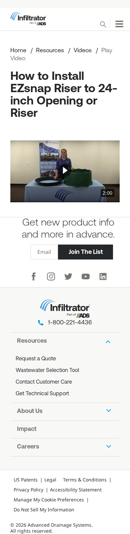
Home (18, 51)
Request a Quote (36, 359)
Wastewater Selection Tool (47, 370)
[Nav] (119, 24)
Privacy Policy (28, 489)
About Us (30, 412)
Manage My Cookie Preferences (49, 499)
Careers (28, 447)
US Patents (26, 479)
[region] (65, 171)
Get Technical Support (42, 394)
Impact (26, 430)
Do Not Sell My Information (44, 509)
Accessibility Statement (76, 489)
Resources (50, 51)
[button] (64, 170)
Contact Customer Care (44, 382)
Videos (83, 51)
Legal (50, 479)
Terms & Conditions (85, 479)
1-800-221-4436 (70, 323)
